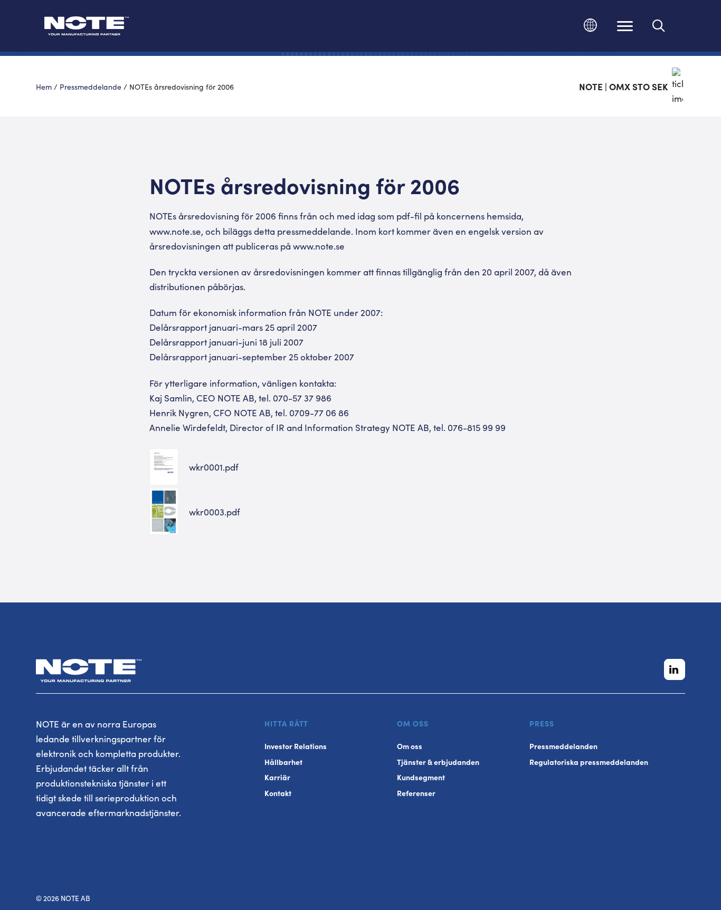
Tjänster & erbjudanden (438, 762)
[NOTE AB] (86, 28)
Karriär (277, 777)
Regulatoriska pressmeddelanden (588, 762)
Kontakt (277, 793)
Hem (44, 86)
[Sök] (659, 26)
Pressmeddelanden (563, 746)
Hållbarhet (283, 762)
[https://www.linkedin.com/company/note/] (674, 669)
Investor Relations (295, 746)
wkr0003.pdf (214, 511)
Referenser (416, 793)
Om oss (409, 746)
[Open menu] (625, 26)
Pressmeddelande (90, 86)
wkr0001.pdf (214, 467)
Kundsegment (421, 777)
